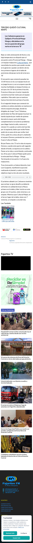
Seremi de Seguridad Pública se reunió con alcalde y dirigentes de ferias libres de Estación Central (15, 430)
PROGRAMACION (6, 505)
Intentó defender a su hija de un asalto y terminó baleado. (14, 382)
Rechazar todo (10, 533)
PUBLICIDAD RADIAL (7, 507)
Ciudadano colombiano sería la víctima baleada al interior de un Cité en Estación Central (14, 456)
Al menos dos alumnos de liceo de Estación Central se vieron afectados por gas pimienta (16, 358)
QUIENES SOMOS (5, 504)
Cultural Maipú (22, 63)
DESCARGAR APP (6, 511)
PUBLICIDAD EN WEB (7, 509)
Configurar (24, 533)
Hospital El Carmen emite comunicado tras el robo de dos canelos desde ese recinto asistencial (16, 333)
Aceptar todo (16, 538)
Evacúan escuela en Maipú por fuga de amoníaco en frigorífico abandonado (13, 406)
